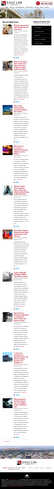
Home (6, 7)
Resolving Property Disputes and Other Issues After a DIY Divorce (21, 233)
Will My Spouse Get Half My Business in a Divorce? (21, 27)
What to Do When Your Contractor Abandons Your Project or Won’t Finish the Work (20, 65)
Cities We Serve (48, 467)
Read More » (21, 55)
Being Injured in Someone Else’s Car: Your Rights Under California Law (20, 403)
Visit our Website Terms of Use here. (15, 486)
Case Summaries (29, 7)
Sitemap (42, 467)
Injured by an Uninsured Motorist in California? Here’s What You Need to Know (21, 317)
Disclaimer (37, 467)
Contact (47, 7)
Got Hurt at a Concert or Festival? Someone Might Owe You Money (21, 150)
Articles (41, 7)
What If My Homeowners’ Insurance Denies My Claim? (20, 109)
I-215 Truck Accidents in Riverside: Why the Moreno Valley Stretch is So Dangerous (21, 358)
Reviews (36, 7)
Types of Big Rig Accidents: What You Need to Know (21, 274)
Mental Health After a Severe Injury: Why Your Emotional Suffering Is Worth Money (21, 190)
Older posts (6, 441)
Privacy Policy (30, 467)
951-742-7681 (46, 4)
